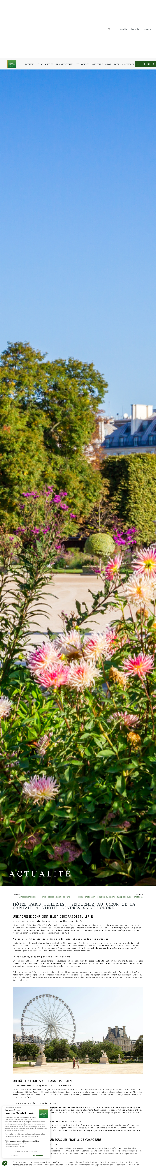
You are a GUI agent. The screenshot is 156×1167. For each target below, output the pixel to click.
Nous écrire (135, 29)
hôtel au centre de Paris (43, 972)
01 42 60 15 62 (148, 29)
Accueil (29, 64)
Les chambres (45, 64)
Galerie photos (101, 64)
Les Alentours (64, 64)
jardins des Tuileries (38, 928)
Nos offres (82, 64)
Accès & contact (124, 64)
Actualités (123, 29)
